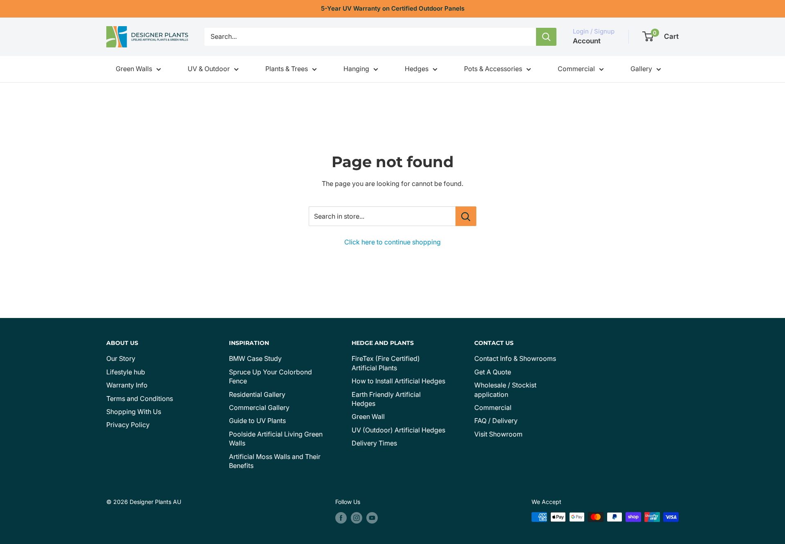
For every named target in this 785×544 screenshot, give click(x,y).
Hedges (416, 69)
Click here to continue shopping (392, 242)
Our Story (120, 358)
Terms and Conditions (139, 398)
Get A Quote (492, 372)
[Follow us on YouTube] (372, 518)
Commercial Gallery (259, 407)
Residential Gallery (257, 394)
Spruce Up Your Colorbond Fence (270, 376)
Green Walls (134, 69)
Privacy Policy (128, 425)
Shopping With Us (133, 411)
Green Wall (368, 416)
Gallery (641, 69)
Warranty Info (127, 385)
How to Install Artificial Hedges (398, 381)
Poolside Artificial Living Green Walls (276, 438)
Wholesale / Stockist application (505, 389)
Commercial (576, 69)
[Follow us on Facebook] (341, 518)
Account (587, 41)
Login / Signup (594, 31)
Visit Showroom (498, 434)
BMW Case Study (255, 358)
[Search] (546, 37)
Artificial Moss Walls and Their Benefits (275, 461)
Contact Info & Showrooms (515, 358)
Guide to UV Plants (257, 420)
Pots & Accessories (493, 69)
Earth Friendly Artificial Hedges (386, 398)
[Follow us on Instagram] (356, 518)
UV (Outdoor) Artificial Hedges (398, 430)
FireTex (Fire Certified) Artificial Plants (386, 363)
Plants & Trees (286, 69)
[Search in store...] (465, 216)
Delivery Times (374, 443)
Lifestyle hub (125, 372)
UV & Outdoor (209, 69)
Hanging (356, 69)
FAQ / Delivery (496, 420)
